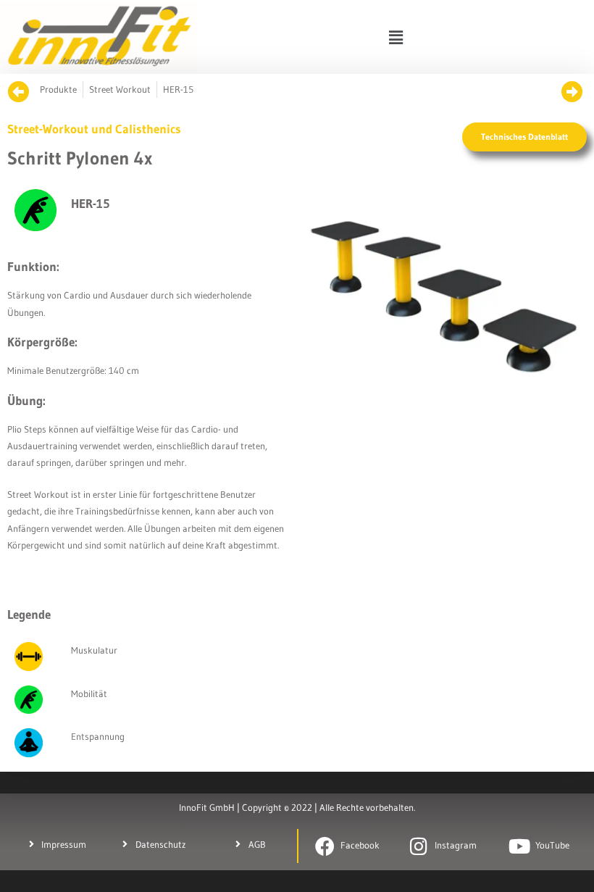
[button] (395, 37)
